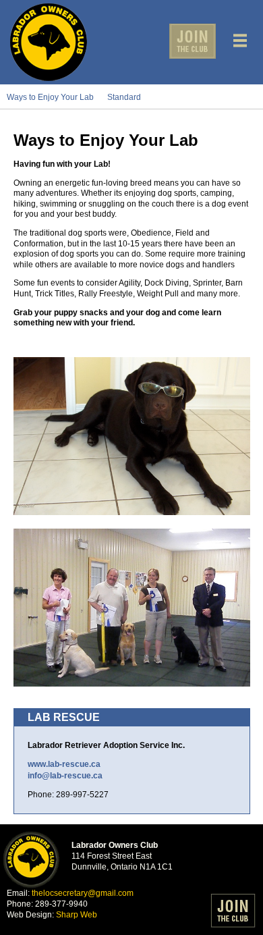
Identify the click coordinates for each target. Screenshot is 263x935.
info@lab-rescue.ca (65, 775)
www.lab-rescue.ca (64, 764)
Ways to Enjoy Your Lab (50, 97)
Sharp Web (76, 914)
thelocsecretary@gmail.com (83, 893)
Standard (124, 97)
